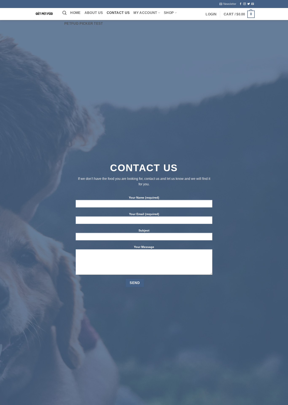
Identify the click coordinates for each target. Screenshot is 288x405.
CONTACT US (118, 13)
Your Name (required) (144, 197)
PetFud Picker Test (83, 23)
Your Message (144, 246)
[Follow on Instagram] (244, 4)
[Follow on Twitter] (248, 4)
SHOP (169, 13)
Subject (144, 230)
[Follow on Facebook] (240, 4)
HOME (75, 13)
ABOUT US (94, 13)
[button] (227, 4)
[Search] (64, 12)
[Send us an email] (252, 4)
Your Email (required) (144, 214)
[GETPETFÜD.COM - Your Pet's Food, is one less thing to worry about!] (44, 14)
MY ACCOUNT (145, 13)
